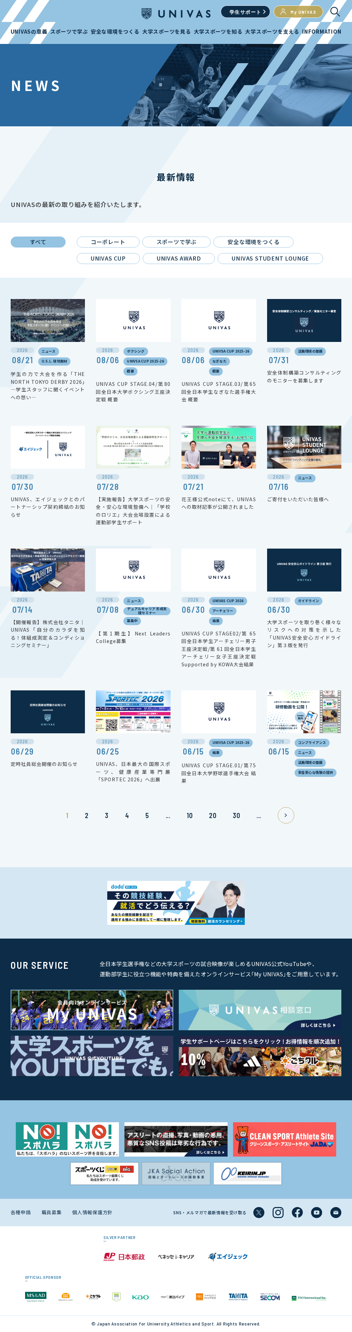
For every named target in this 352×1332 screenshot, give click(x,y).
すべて (38, 242)
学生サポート (245, 12)
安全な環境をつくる (253, 242)
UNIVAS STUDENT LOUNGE (270, 258)
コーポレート (108, 242)
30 (236, 815)
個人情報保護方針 (92, 1212)
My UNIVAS (303, 12)
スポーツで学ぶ (176, 242)
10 (189, 815)
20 (212, 815)
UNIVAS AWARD (179, 258)
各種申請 (21, 1212)
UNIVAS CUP (108, 258)
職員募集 (52, 1212)
